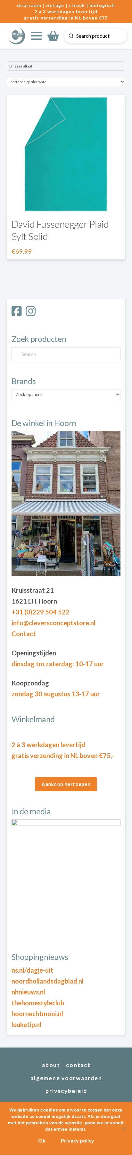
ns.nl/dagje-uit (32, 970)
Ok (41, 1140)
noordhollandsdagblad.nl (48, 981)
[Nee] (124, 1128)
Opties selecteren (65, 202)
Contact (24, 633)
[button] (36, 36)
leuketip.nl (26, 1024)
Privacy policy (77, 1140)
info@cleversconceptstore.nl (53, 623)
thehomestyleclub (38, 1003)
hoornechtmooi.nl (37, 1013)
